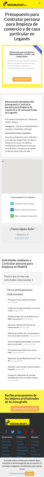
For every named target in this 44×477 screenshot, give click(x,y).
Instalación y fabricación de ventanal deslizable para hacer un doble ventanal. (23, 377)
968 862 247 (22, 238)
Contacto (35, 441)
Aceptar (29, 474)
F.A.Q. (33, 451)
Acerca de (6, 441)
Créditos (5, 451)
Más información (17, 473)
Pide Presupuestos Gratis (25, 408)
